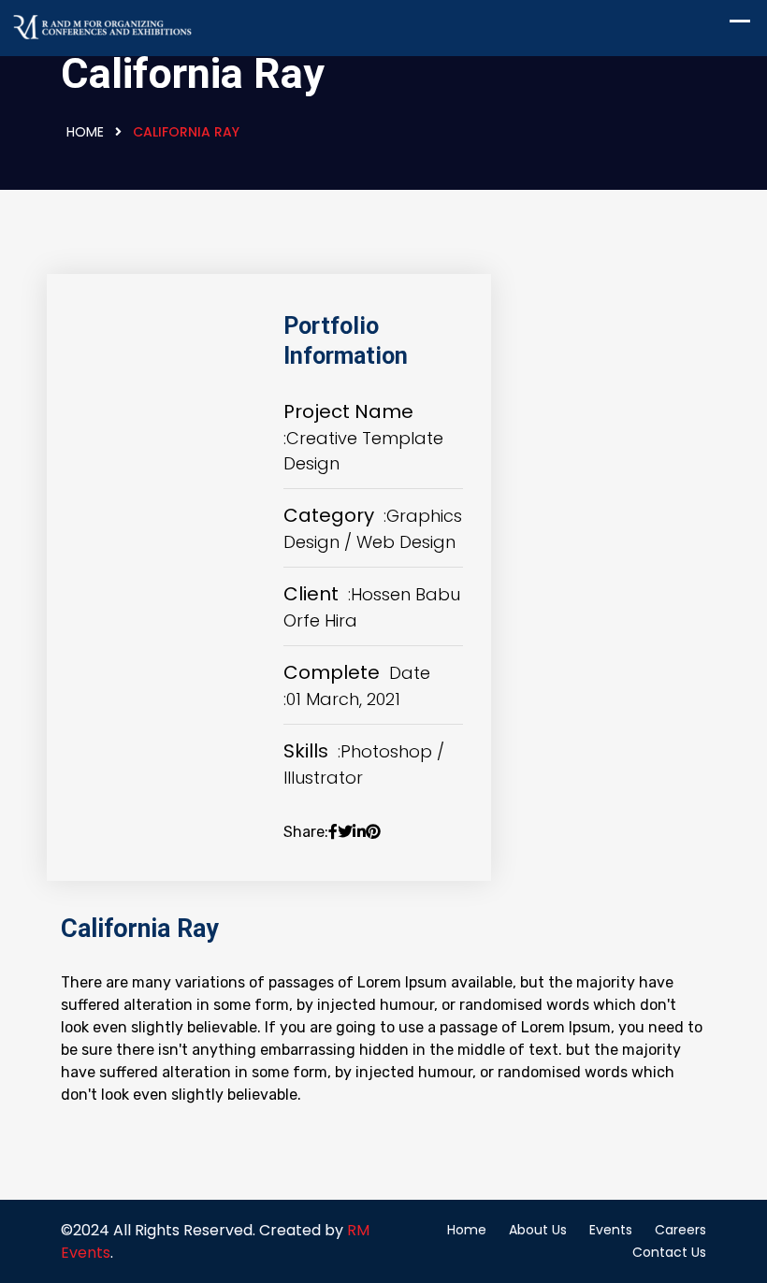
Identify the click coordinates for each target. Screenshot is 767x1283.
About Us (538, 1229)
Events (610, 1229)
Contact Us (669, 1252)
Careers (680, 1229)
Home (85, 132)
